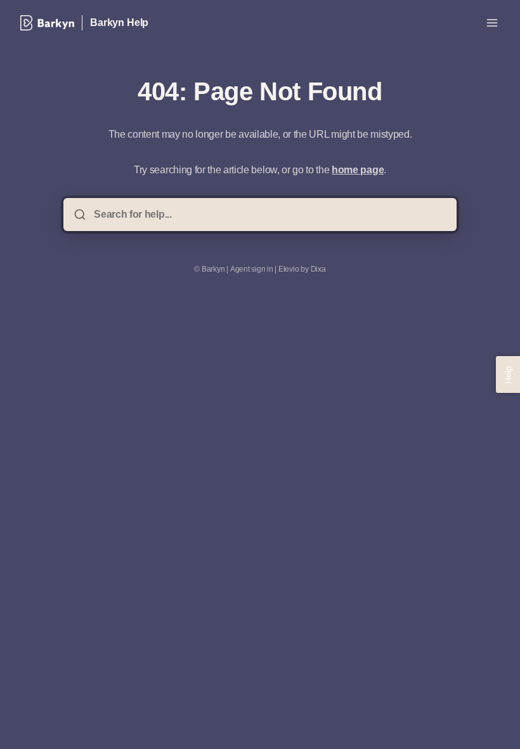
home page (358, 169)
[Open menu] (492, 23)
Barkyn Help (119, 22)
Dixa (318, 269)
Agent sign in (251, 269)
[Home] (47, 23)
